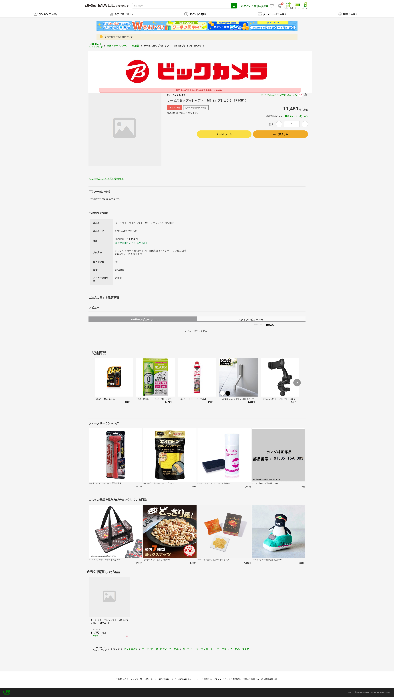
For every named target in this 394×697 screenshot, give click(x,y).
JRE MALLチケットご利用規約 (227, 679)
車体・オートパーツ (117, 45)
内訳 (306, 116)
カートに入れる (224, 134)
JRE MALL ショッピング (96, 45)
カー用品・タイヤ (239, 649)
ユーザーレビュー (143, 319)
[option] (124, 129)
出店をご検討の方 (251, 679)
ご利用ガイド (122, 679)
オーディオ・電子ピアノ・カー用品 (160, 649)
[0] (279, 6)
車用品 (136, 45)
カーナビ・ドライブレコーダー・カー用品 (204, 649)
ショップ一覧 (136, 679)
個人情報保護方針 (269, 679)
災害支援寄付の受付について (119, 37)
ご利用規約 (207, 679)
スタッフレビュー (251, 319)
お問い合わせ (150, 679)
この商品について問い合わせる (281, 95)
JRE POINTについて (167, 679)
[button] (297, 383)
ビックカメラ (131, 649)
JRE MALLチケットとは (188, 679)
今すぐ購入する (280, 134)
